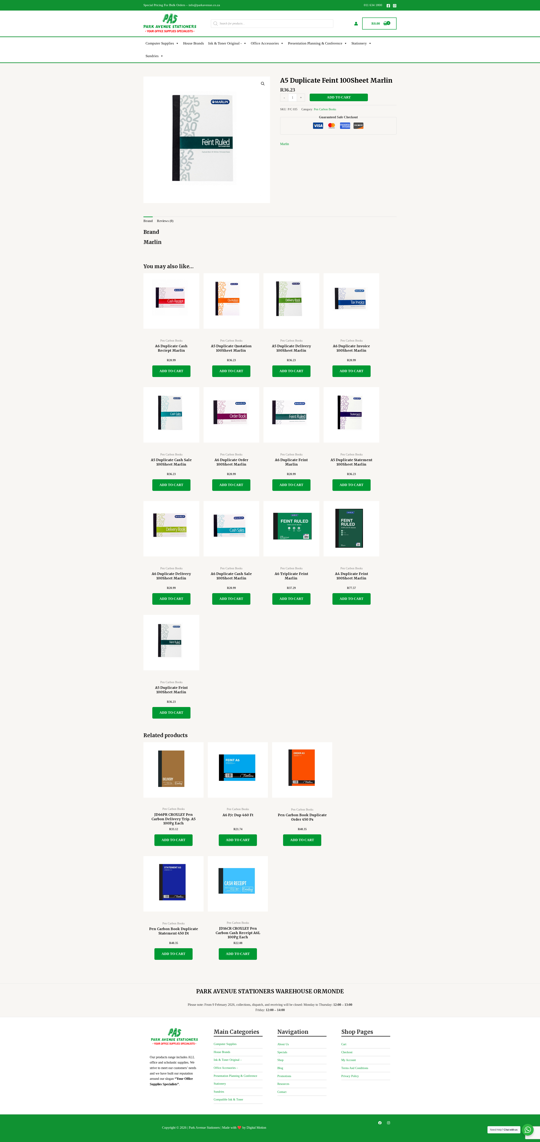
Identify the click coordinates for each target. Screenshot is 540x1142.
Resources (283, 1083)
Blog (280, 1068)
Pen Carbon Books (325, 109)
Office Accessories (265, 43)
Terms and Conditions (354, 1068)
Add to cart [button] (171, 371)
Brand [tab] (148, 221)
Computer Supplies (160, 43)
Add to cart (339, 97)
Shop (280, 1060)
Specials (282, 1052)
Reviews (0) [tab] (165, 221)
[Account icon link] (356, 24)
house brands (193, 43)
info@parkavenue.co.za (204, 5)
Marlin (284, 144)
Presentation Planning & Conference (315, 43)
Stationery (359, 43)
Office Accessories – (226, 1067)
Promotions (284, 1076)
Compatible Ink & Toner (228, 1099)
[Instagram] (395, 6)
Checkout (346, 1052)
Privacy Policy (350, 1076)
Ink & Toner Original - (225, 43)
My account (348, 1060)
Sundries (152, 56)
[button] (263, 84)
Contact (281, 1092)
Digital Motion (256, 1127)
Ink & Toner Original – (228, 1059)
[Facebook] (388, 6)
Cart (343, 1044)
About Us (283, 1044)
